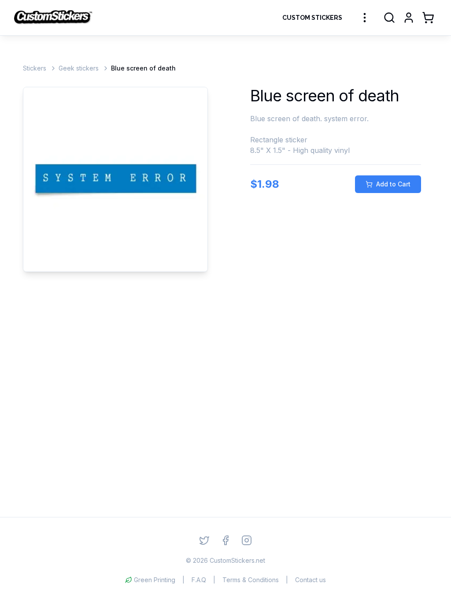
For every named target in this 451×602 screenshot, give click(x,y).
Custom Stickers (312, 17)
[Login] (409, 17)
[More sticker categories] (364, 17)
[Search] (389, 17)
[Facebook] (225, 540)
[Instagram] (246, 540)
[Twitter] (204, 540)
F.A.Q (199, 579)
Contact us (310, 579)
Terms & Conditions (250, 579)
